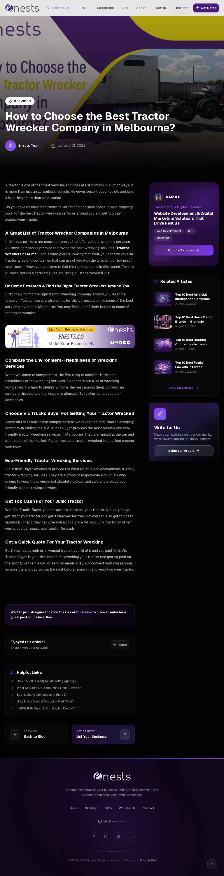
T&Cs (108, 808)
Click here (84, 612)
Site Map (91, 808)
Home (74, 808)
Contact (148, 808)
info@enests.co (114, 821)
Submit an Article (181, 451)
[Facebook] (93, 836)
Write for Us (127, 808)
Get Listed (209, 8)
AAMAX (151, 860)
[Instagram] (130, 836)
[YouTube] (118, 836)
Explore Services (181, 250)
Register (181, 8)
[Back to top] (212, 864)
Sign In (161, 8)
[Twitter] (106, 836)
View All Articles (181, 388)
